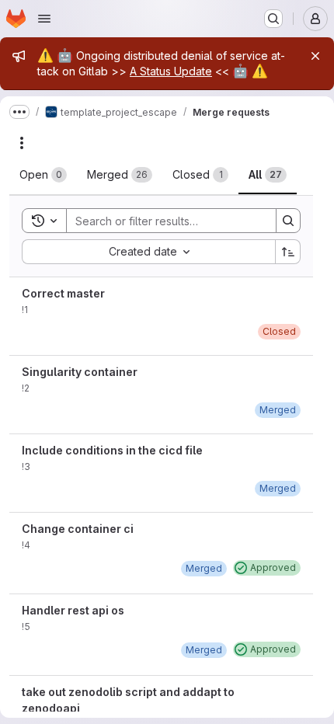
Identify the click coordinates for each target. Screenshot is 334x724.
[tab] (43, 174)
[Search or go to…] (273, 18)
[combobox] (148, 251)
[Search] (288, 220)
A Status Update (171, 71)
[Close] (315, 56)
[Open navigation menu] (44, 18)
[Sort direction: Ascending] (288, 251)
